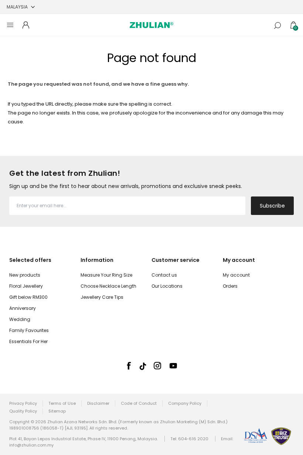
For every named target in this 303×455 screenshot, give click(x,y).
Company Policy (184, 403)
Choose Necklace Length (108, 286)
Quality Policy (23, 411)
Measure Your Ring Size (106, 275)
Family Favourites (29, 330)
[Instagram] (157, 365)
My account (236, 275)
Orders (230, 286)
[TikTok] (143, 366)
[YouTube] (173, 365)
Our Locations (167, 286)
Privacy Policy (23, 403)
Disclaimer (98, 403)
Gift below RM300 (28, 297)
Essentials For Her (28, 341)
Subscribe (272, 205)
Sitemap (57, 411)
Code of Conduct (139, 403)
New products (24, 275)
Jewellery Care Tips (102, 297)
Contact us (164, 275)
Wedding (19, 319)
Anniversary (22, 308)
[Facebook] (128, 365)
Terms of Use (62, 403)
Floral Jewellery (26, 286)
